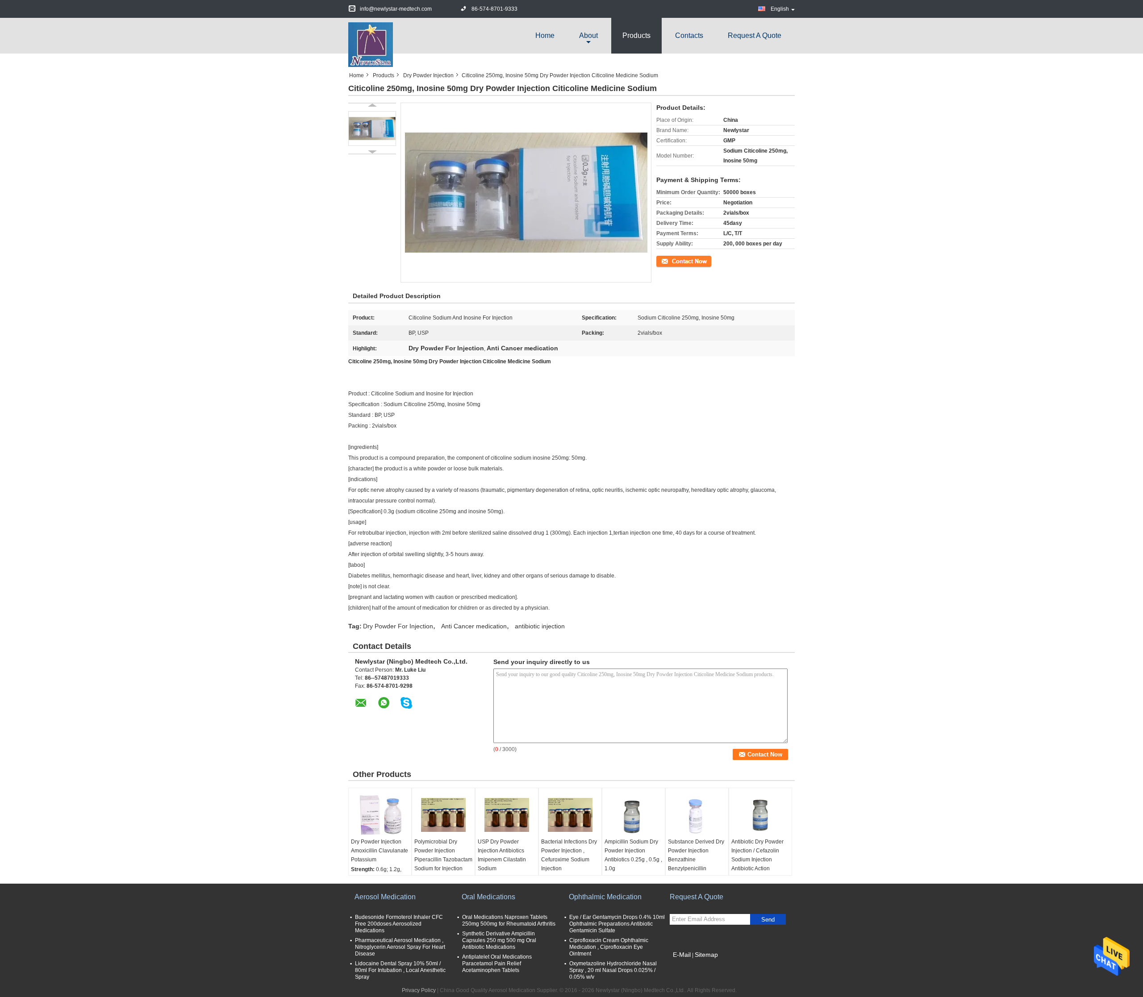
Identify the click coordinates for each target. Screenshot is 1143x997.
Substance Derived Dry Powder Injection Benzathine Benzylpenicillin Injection (696, 860)
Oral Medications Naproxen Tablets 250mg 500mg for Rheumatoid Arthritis (508, 920)
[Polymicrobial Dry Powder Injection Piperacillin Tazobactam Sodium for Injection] (443, 815)
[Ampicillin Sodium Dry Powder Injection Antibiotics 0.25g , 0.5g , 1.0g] (633, 815)
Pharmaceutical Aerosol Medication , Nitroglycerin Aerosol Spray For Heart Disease (400, 947)
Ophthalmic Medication (605, 897)
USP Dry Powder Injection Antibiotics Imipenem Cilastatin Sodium (502, 855)
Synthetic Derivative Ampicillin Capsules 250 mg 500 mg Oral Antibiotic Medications (499, 940)
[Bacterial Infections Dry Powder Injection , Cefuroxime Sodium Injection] (570, 815)
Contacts (689, 35)
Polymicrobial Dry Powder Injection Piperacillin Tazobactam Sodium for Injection (443, 855)
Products (636, 35)
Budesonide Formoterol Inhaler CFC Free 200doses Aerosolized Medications (399, 924)
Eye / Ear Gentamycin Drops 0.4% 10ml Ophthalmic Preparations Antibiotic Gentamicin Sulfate (617, 924)
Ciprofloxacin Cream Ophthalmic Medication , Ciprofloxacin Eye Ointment (608, 947)
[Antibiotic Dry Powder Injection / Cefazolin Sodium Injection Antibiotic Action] (760, 815)
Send (768, 919)
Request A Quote (754, 35)
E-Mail (682, 954)
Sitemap (706, 954)
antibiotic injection (540, 626)
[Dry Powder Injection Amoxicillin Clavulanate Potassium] (380, 815)
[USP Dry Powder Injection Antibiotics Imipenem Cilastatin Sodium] (507, 815)
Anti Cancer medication (474, 626)
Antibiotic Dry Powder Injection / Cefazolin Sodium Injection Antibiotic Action (757, 855)
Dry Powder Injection (428, 75)
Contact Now (672, 261)
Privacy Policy (419, 990)
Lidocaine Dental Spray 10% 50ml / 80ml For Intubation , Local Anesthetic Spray (400, 970)
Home (545, 35)
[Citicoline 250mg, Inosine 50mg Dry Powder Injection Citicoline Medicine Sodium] (372, 128)
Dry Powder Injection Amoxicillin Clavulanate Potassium (379, 851)
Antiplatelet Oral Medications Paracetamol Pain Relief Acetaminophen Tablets (497, 963)
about (588, 35)
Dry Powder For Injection (398, 626)
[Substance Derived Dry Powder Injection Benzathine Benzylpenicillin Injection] (697, 815)
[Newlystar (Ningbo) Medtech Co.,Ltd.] (370, 44)
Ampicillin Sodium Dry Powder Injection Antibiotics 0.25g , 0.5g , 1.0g (633, 855)
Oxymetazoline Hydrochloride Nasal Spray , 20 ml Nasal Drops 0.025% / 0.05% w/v (613, 970)
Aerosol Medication (385, 897)
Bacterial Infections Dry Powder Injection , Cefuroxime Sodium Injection (569, 855)
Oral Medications (488, 897)
